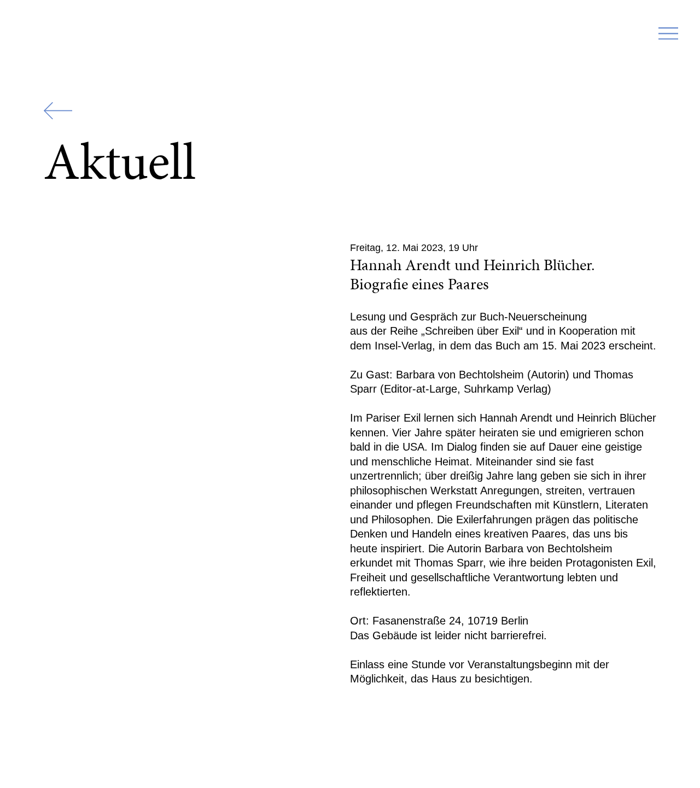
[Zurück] (58, 111)
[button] (668, 37)
